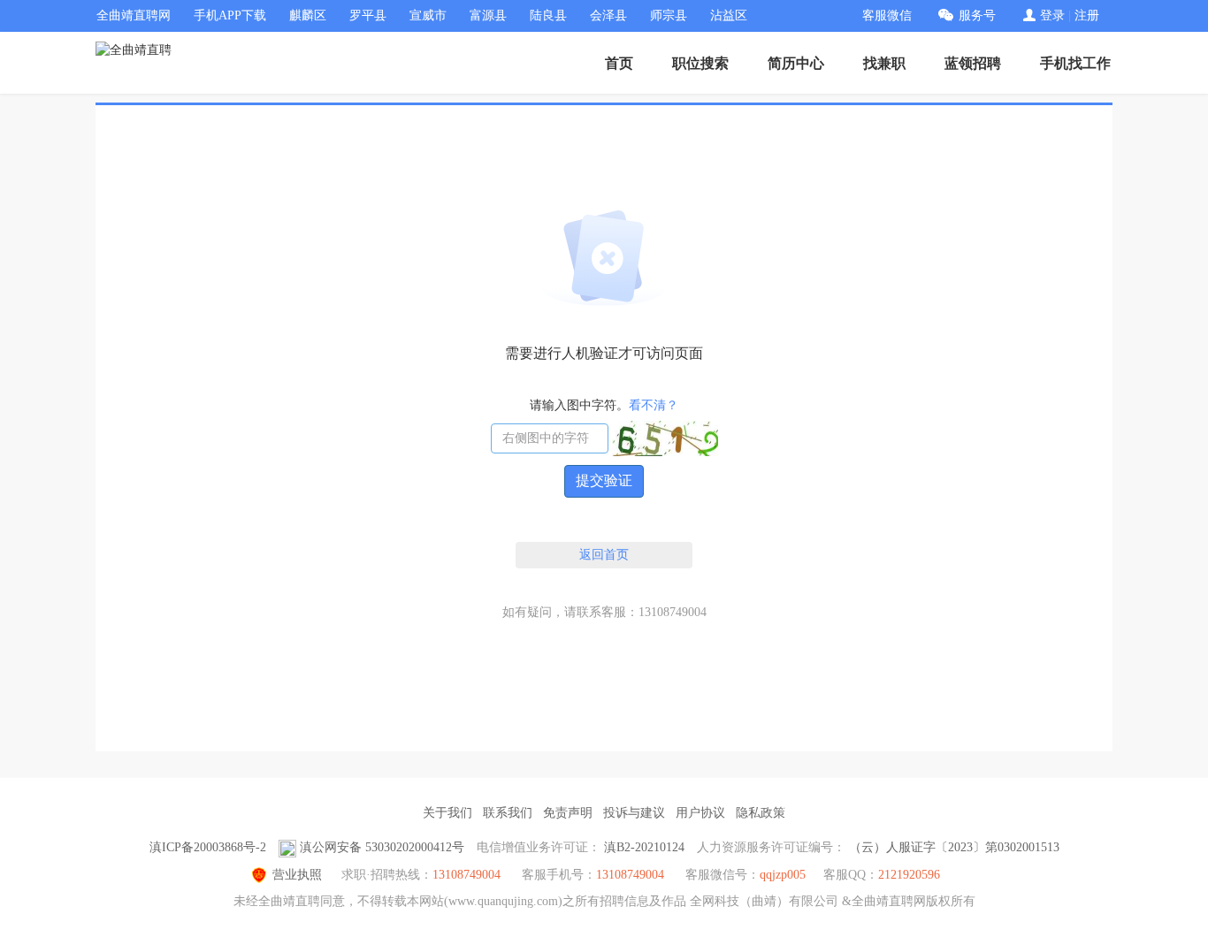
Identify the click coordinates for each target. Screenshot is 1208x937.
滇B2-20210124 (644, 847)
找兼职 (884, 63)
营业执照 (297, 874)
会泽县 (608, 15)
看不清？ (653, 405)
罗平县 (367, 15)
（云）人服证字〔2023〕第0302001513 (954, 847)
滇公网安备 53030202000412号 (382, 847)
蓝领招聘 (972, 63)
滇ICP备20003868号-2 (207, 847)
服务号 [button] (977, 15)
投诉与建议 (634, 812)
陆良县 (548, 15)
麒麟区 (307, 15)
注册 (1086, 15)
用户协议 (700, 812)
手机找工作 (1075, 63)
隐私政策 (760, 812)
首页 (619, 63)
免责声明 (568, 812)
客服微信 (887, 15)
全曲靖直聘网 (133, 15)
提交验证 (604, 480)
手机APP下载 (230, 15)
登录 (1052, 15)
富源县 (488, 15)
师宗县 (668, 15)
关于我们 (447, 812)
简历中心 (796, 63)
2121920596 (909, 874)
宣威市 (428, 15)
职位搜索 (700, 63)
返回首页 (604, 554)
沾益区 (728, 15)
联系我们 (507, 812)
